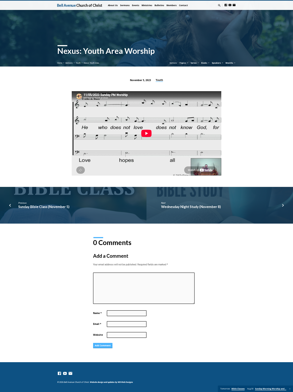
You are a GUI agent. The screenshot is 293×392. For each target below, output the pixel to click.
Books (204, 63)
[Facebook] (226, 5)
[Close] (290, 389)
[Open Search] (219, 5)
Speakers (216, 63)
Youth (78, 63)
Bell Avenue (79, 5)
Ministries (147, 5)
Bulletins (159, 5)
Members (171, 5)
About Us (113, 5)
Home (59, 63)
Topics (182, 63)
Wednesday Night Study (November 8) (191, 207)
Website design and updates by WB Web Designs (111, 382)
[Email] (234, 5)
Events (135, 5)
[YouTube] (230, 5)
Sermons (125, 5)
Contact (183, 5)
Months (230, 63)
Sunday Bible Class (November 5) (43, 207)
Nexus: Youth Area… (92, 63)
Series (194, 63)
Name (97, 313)
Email (97, 323)
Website (98, 334)
